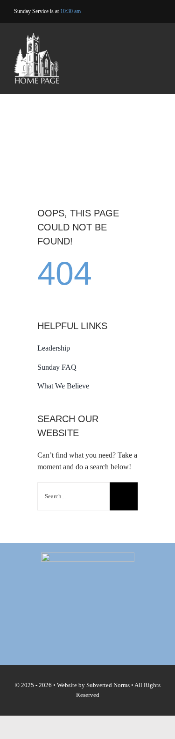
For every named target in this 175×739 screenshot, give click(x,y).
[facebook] (129, 11)
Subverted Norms (108, 685)
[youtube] (144, 11)
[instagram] (158, 11)
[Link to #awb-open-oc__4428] (155, 59)
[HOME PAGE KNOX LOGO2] (36, 37)
